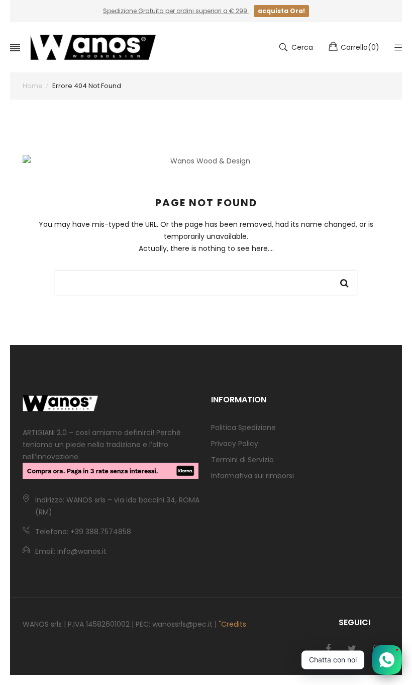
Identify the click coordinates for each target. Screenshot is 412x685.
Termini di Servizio (242, 460)
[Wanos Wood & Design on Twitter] (352, 649)
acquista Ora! (281, 11)
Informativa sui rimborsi (252, 476)
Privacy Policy (234, 444)
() (360, 47)
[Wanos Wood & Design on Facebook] (328, 649)
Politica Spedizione (243, 427)
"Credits (232, 624)
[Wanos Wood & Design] (93, 47)
